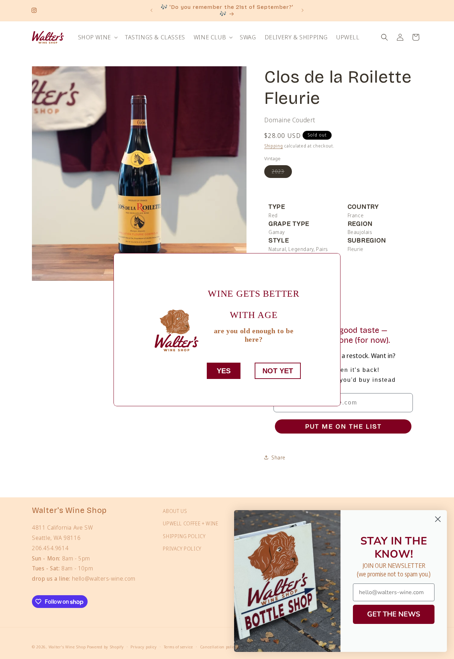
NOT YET (277, 371)
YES (224, 371)
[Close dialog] (438, 519)
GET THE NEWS (393, 614)
